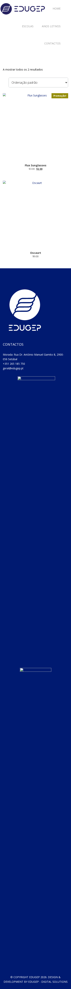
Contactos (52, 43)
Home (57, 8)
